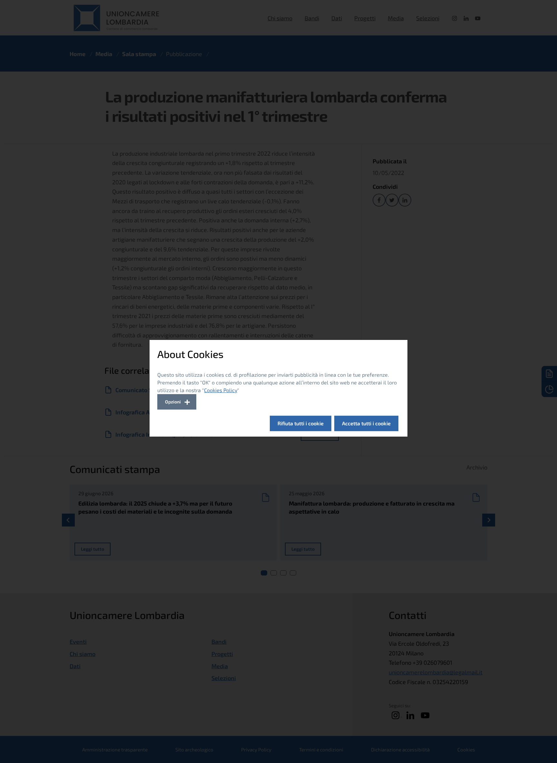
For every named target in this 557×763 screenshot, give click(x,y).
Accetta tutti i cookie (366, 423)
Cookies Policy (220, 390)
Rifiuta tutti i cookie (301, 423)
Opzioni (173, 401)
